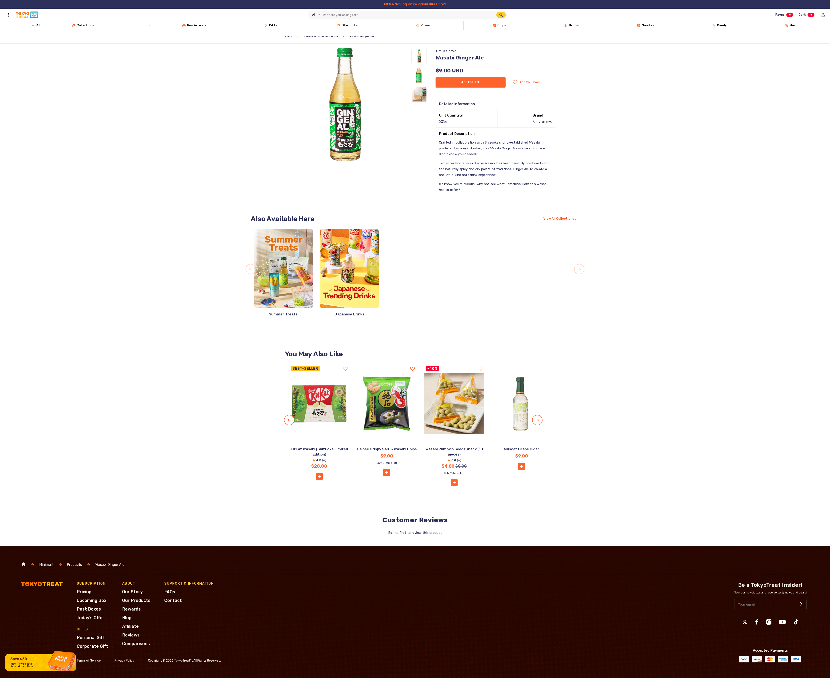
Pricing (84, 592)
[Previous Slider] (251, 269)
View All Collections (558, 219)
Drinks (574, 25)
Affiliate (130, 626)
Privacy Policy (124, 660)
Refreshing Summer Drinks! (321, 36)
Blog (126, 618)
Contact (173, 600)
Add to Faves (529, 82)
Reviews (131, 635)
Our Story (132, 592)
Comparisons (136, 643)
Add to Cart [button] (470, 82)
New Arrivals (196, 25)
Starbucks (350, 25)
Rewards (131, 609)
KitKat (274, 25)
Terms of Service (89, 660)
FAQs (169, 592)
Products (74, 564)
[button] (319, 476)
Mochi (794, 25)
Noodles (648, 25)
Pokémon (427, 25)
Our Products (136, 600)
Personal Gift (91, 637)
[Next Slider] (579, 269)
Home (288, 36)
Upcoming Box (91, 600)
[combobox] (407, 15)
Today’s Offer (90, 618)
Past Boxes (89, 609)
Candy (722, 25)
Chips (501, 25)
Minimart (46, 564)
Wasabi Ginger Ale (109, 564)
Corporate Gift (92, 646)
